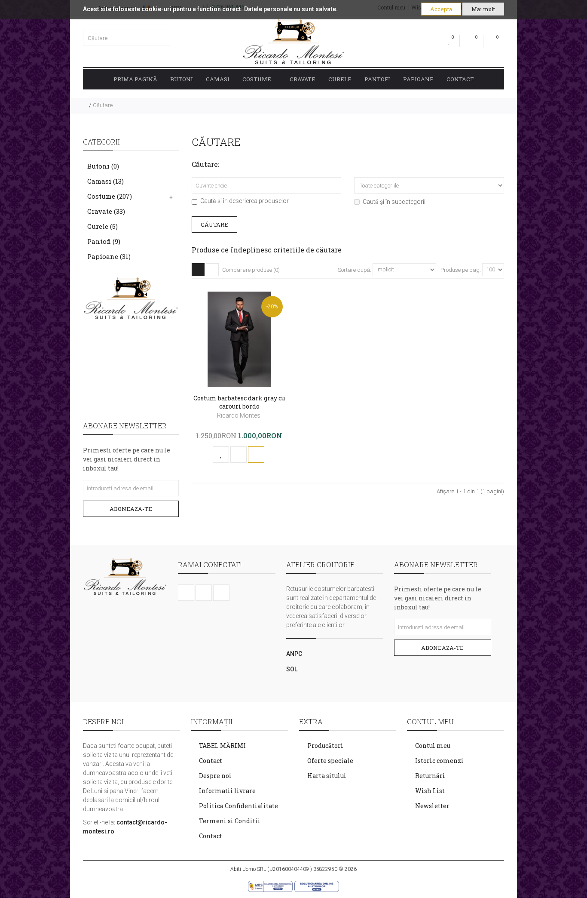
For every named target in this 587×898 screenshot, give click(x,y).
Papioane (418, 79)
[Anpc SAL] (270, 886)
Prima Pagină (135, 79)
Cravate (302, 79)
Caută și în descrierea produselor (244, 200)
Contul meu (432, 745)
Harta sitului (326, 776)
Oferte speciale (330, 761)
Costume (256, 79)
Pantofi (377, 79)
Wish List (430, 791)
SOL (291, 669)
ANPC (294, 653)
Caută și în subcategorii (394, 201)
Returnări (430, 776)
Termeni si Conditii (229, 821)
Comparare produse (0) (251, 270)
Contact (460, 79)
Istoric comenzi (439, 761)
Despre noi (215, 776)
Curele (340, 79)
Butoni (181, 79)
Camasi (217, 79)
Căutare (103, 105)
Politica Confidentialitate (238, 806)
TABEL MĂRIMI (222, 745)
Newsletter (432, 806)
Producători (325, 745)
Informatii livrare (227, 791)
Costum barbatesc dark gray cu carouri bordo (239, 402)
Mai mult (483, 9)
